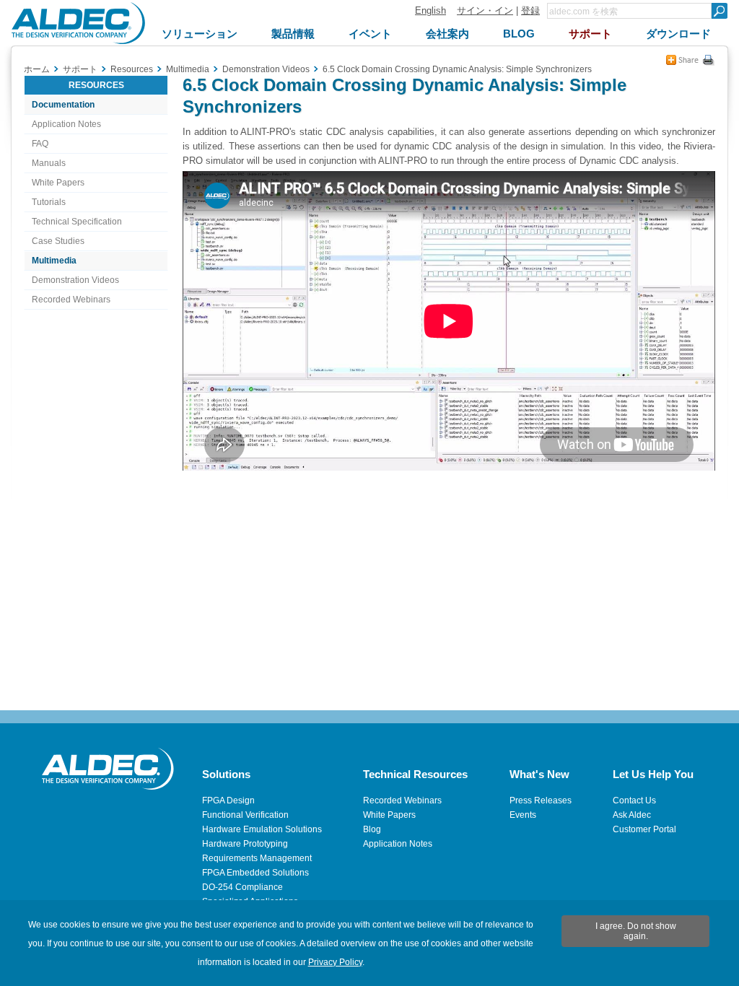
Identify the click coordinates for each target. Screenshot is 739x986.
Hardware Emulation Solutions (262, 829)
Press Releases (541, 800)
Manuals (49, 163)
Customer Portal (644, 829)
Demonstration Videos (75, 280)
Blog (372, 829)
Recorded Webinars (71, 300)
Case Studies (58, 241)
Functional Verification (245, 815)
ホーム (37, 69)
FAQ (40, 144)
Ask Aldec (632, 815)
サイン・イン (485, 10)
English (430, 10)
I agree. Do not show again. (635, 931)
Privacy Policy (335, 962)
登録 (530, 10)
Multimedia (54, 261)
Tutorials (49, 202)
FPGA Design (228, 800)
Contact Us (634, 800)
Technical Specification (77, 222)
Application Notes (66, 124)
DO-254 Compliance (242, 887)
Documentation (63, 105)
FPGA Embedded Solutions (255, 873)
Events (523, 815)
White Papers (58, 183)
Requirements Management (257, 858)
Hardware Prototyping (245, 844)
